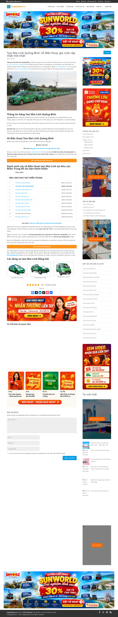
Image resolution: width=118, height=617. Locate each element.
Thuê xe (98, 6)
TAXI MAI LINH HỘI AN (22, 196)
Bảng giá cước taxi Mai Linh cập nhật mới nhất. (45, 148)
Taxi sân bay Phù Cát (89, 290)
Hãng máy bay (88, 142)
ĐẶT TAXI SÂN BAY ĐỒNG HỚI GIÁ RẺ (42, 160)
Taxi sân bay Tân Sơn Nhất (91, 277)
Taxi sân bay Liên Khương (91, 294)
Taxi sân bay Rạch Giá (89, 338)
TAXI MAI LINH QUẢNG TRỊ (23, 189)
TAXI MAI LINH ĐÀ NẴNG (22, 183)
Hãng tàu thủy (88, 148)
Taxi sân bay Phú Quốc (90, 281)
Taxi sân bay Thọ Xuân (90, 307)
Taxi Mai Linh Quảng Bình (38, 138)
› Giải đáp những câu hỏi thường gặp (94, 216)
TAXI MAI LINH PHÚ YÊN (22, 206)
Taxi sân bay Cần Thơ (89, 333)
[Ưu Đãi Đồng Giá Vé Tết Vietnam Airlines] (86, 462)
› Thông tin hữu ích (88, 207)
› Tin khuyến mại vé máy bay (91, 213)
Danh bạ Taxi (11, 58)
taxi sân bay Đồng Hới (22, 69)
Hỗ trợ (78, 1)
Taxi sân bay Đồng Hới (90, 316)
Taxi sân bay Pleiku (89, 325)
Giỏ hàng (83, 1)
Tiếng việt (107, 1)
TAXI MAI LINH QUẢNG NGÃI (24, 200)
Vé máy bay (69, 6)
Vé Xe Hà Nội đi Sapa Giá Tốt (99, 491)
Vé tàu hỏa (51, 6)
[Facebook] (32, 292)
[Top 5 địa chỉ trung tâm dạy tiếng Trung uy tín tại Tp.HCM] (86, 472)
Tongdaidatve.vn (62, 67)
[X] (44, 292)
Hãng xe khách (88, 145)
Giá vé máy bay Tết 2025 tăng (100, 450)
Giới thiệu (100, 1)
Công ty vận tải (87, 140)
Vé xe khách (60, 6)
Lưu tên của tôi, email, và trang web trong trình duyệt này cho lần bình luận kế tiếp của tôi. (37, 453)
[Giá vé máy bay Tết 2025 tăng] (86, 453)
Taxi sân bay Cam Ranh (90, 299)
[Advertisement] (42, 347)
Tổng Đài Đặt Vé (36, 152)
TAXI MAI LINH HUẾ (21, 193)
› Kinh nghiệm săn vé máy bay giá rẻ (94, 210)
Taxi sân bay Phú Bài (89, 286)
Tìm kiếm (107, 52)
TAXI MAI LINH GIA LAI (22, 217)
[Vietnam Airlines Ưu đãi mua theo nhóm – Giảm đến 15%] (86, 445)
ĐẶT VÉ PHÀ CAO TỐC (96, 419)
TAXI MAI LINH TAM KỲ (22, 203)
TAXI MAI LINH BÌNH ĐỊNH (23, 210)
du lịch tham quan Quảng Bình (16, 64)
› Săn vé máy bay (88, 204)
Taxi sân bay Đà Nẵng (89, 273)
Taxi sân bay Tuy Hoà (89, 320)
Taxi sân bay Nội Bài (89, 268)
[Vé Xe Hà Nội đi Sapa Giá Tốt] (86, 494)
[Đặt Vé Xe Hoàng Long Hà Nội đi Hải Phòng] (86, 484)
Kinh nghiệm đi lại (88, 137)
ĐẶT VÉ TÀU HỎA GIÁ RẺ (97, 177)
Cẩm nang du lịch (92, 1)
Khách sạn (108, 6)
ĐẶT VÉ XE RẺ (97, 545)
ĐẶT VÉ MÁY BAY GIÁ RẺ (97, 239)
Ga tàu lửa (86, 150)
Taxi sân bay (90, 6)
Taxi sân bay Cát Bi (89, 303)
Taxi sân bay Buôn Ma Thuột (91, 329)
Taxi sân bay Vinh (88, 312)
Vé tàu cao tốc (80, 6)
